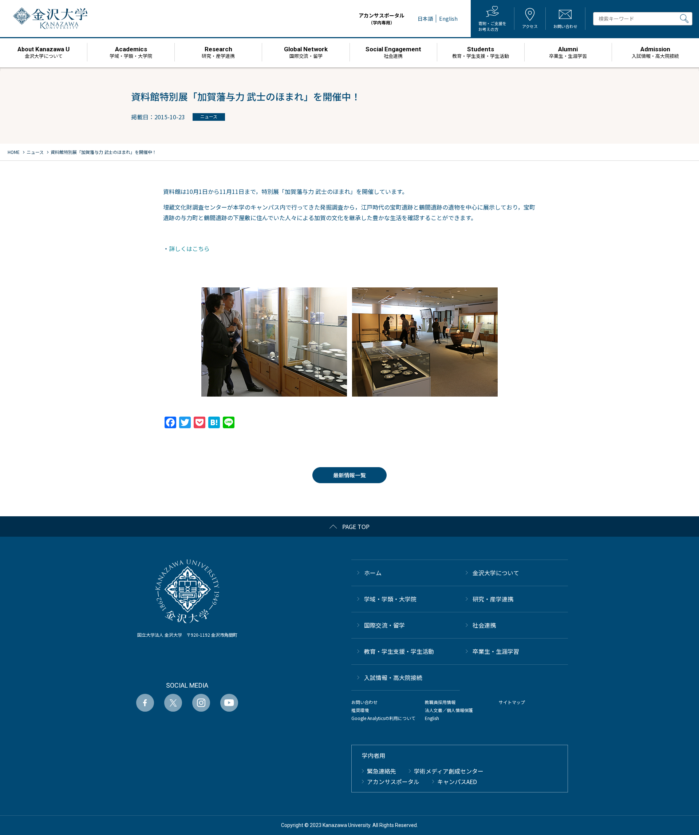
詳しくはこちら (189, 248)
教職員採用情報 (440, 702)
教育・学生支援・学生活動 (399, 651)
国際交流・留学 (384, 625)
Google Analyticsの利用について (383, 718)
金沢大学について (496, 572)
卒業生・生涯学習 (496, 651)
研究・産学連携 (493, 599)
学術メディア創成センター (448, 771)
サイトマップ (512, 702)
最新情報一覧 (349, 475)
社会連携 (484, 625)
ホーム (373, 572)
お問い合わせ (364, 702)
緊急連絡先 (381, 771)
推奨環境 (360, 710)
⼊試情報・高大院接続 (393, 677)
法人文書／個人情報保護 (449, 710)
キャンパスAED (457, 781)
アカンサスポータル (381, 18)
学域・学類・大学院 (390, 599)
